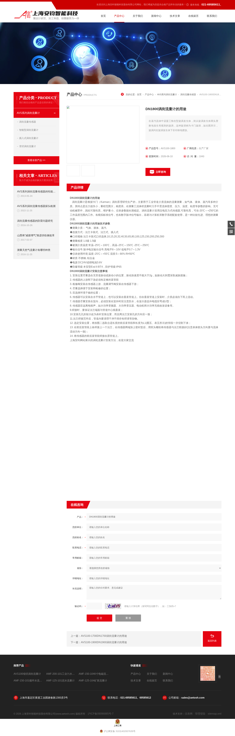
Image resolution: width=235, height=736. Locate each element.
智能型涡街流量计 (28, 130)
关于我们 (138, 16)
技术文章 (175, 16)
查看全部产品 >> (36, 160)
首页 (103, 16)
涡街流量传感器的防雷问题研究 (35, 220)
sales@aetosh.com (192, 697)
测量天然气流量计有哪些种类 (33, 250)
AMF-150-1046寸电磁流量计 (94, 673)
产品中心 (119, 16)
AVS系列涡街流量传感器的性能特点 (36, 191)
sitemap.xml (214, 713)
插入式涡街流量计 (28, 138)
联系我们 (212, 16)
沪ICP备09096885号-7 (101, 713)
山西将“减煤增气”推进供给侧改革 (36, 235)
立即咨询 (161, 171)
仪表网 (188, 713)
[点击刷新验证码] (113, 606)
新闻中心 (156, 16)
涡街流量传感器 (27, 121)
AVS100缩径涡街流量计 (27, 673)
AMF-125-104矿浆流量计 (93, 680)
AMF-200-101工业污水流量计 (61, 673)
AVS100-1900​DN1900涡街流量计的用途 (104, 642)
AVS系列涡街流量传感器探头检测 (36, 206)
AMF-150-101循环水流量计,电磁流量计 (28, 680)
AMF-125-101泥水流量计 (60, 680)
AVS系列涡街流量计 (28, 113)
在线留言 (193, 16)
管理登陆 (200, 713)
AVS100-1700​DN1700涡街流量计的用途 (104, 636)
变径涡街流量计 (27, 146)
